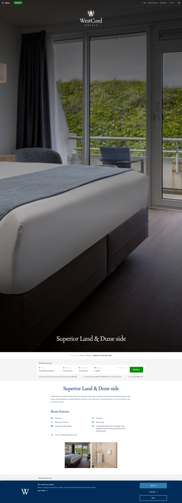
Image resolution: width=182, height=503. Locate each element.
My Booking (163, 3)
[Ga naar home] (91, 18)
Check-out (83, 368)
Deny (153, 498)
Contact (18, 3)
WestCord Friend (153, 3)
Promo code (121, 368)
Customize (152, 492)
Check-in (67, 368)
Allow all (153, 485)
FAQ (144, 3)
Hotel (42, 368)
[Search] (179, 3)
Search (136, 369)
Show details (42, 491)
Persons (98, 368)
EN (171, 3)
